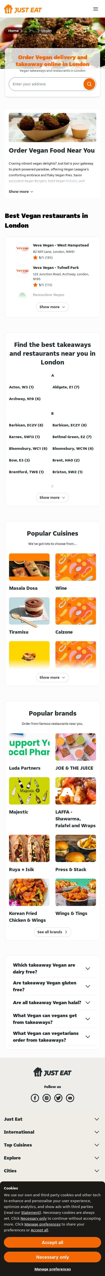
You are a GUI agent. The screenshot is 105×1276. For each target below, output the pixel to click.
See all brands (49, 931)
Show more (19, 191)
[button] (89, 84)
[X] (58, 1098)
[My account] (95, 8)
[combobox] (46, 84)
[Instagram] (47, 1098)
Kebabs (71, 181)
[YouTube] (70, 1098)
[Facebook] (35, 1098)
